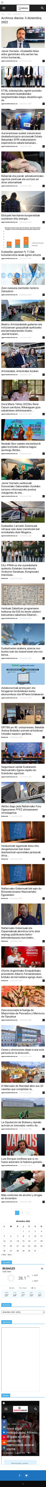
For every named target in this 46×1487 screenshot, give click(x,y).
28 (18, 1251)
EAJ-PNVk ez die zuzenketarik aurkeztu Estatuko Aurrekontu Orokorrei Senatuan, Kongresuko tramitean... (20, 570)
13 (11, 1241)
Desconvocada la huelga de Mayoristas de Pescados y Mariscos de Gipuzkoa (23, 1013)
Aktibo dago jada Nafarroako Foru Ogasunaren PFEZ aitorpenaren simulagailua (21, 809)
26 (4, 1251)
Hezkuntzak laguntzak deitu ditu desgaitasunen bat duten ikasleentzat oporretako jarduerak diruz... (21, 850)
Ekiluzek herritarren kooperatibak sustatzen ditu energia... (20, 217)
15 (23, 1241)
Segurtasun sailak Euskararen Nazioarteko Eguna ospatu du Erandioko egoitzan (18, 770)
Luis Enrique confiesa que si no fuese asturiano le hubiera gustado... (22, 1160)
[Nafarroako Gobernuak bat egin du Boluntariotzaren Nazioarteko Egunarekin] (23, 874)
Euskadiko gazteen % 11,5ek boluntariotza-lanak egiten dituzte (21, 253)
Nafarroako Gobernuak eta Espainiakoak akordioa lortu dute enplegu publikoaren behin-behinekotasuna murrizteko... (20, 933)
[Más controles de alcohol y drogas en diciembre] (23, 1181)
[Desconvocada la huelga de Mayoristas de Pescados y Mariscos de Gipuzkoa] (23, 996)
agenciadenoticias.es (9, 61)
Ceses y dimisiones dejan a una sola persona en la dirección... (22, 1051)
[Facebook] (19, 1475)
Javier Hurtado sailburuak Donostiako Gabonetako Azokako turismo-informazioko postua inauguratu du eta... (20, 488)
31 (35, 1251)
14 (18, 1241)
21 (18, 1246)
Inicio (3, 14)
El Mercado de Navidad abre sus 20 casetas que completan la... (22, 1087)
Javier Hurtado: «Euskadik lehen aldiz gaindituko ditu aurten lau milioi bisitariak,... (20, 54)
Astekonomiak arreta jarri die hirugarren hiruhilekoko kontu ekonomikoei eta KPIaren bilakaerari (22, 691)
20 (11, 1246)
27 (11, 1251)
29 (23, 1251)
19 (4, 1246)
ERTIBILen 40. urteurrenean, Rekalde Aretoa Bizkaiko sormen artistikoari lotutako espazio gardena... (22, 730)
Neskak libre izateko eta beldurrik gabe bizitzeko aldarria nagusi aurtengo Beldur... (21, 447)
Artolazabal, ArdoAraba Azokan (19, 371)
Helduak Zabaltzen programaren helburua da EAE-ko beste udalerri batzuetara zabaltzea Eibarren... (21, 611)
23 (29, 1246)
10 (35, 1236)
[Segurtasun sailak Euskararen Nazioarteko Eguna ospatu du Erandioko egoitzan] (23, 753)
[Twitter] (26, 1475)
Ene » (10, 1254)
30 (29, 1251)
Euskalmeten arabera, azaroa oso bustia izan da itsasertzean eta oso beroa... (22, 651)
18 (41, 1241)
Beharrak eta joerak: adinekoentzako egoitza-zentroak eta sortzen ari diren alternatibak (22, 179)
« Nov (3, 1254)
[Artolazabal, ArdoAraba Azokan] (23, 355)
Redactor (4, 578)
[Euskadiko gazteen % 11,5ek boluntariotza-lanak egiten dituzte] (23, 237)
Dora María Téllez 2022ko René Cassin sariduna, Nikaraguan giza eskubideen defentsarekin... (20, 407)
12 (4, 1241)
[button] (42, 8)
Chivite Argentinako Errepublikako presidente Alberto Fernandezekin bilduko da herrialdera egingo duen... (22, 974)
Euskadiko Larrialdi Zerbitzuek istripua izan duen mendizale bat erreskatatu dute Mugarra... (20, 529)
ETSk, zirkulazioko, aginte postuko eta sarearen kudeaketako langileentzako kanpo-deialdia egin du (21, 95)
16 (29, 1241)
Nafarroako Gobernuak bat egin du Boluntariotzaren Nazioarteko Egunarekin (21, 891)
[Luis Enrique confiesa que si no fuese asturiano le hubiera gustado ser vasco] (23, 1145)
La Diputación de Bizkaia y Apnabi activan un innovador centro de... (21, 1124)
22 (23, 1246)
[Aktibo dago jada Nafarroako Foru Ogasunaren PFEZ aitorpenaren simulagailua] (23, 792)
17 (35, 1241)
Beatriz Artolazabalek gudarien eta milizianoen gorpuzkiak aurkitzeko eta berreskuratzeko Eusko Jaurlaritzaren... (21, 329)
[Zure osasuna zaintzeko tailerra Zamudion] (23, 274)
